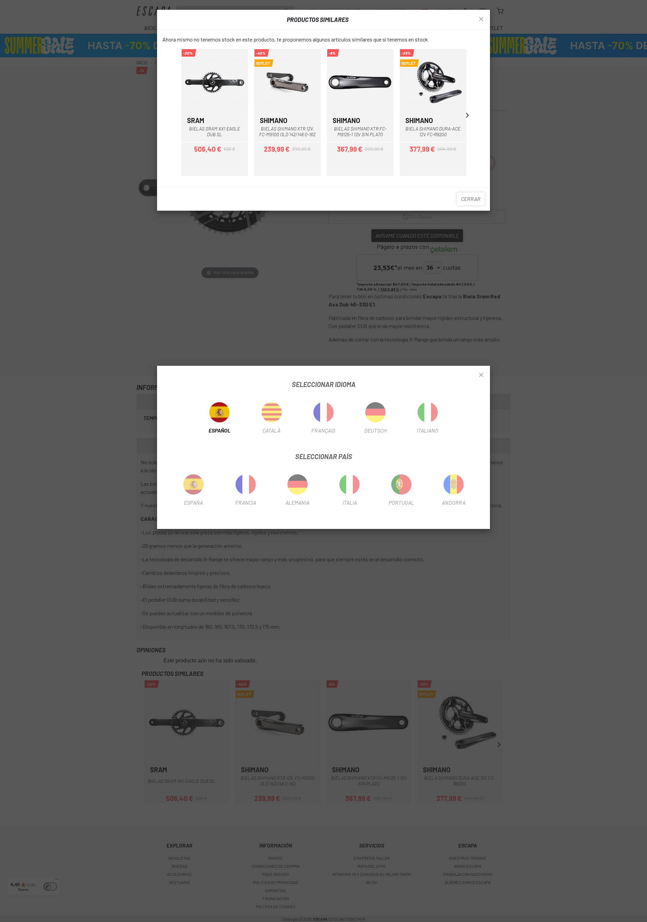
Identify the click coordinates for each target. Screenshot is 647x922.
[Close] (481, 375)
